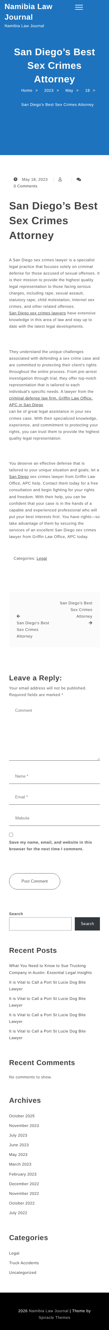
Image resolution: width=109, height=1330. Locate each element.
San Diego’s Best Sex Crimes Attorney (53, 220)
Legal (42, 558)
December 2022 (24, 1184)
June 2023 (19, 1145)
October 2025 (22, 1116)
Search (16, 914)
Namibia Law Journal (28, 11)
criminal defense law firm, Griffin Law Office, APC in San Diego (51, 401)
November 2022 (24, 1193)
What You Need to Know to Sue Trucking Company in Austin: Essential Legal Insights (50, 969)
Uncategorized (22, 1272)
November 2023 (24, 1125)
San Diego (19, 476)
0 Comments (26, 186)
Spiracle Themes (55, 1317)
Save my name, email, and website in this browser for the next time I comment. (50, 845)
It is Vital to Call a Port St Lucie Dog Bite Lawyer (47, 985)
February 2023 (23, 1174)
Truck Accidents (24, 1263)
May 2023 (18, 1154)
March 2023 (20, 1164)
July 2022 (18, 1213)
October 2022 (22, 1203)
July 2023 (18, 1135)
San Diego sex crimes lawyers (37, 313)
